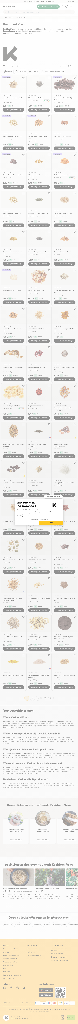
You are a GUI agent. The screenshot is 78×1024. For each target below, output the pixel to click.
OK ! (51, 523)
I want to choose (27, 523)
